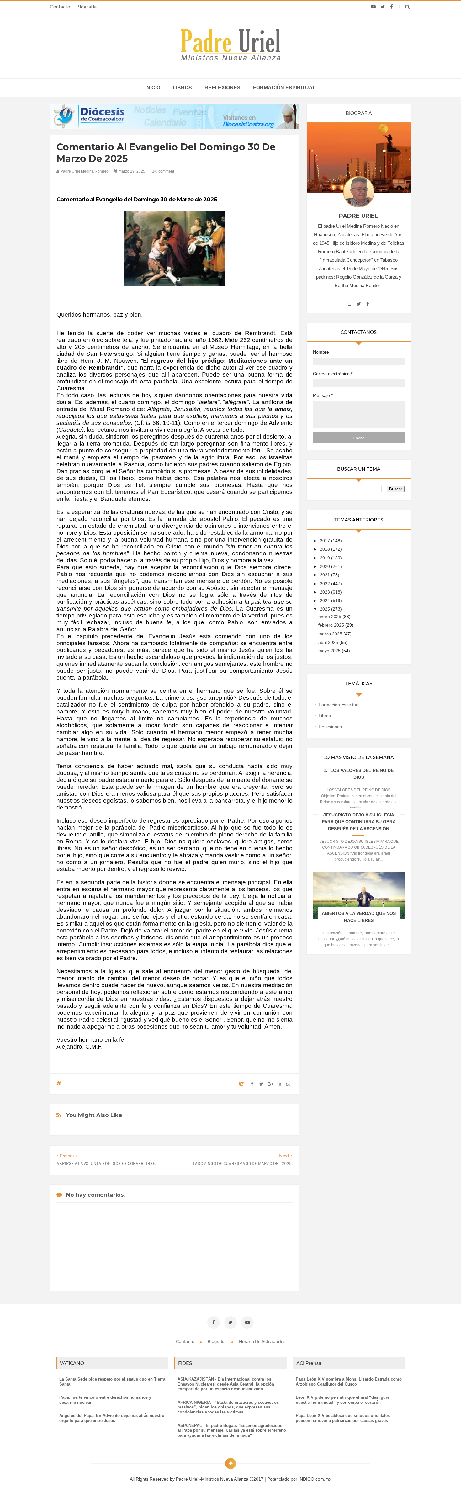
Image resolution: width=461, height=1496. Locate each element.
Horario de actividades (262, 1341)
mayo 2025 (330, 650)
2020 (325, 566)
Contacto (60, 6)
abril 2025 (328, 642)
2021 (325, 574)
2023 (325, 592)
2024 (325, 600)
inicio (152, 87)
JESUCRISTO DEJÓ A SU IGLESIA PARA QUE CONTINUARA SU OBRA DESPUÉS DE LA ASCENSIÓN (359, 821)
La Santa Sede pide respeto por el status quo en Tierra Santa (112, 1381)
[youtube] (373, 7)
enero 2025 (330, 616)
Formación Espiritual (339, 704)
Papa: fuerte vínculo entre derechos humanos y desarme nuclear (105, 1400)
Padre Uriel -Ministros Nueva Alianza (213, 1479)
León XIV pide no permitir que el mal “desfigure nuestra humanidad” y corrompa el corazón (342, 1400)
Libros (182, 87)
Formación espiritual (284, 87)
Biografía (86, 6)
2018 (325, 549)
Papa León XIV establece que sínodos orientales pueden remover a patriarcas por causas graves (343, 1418)
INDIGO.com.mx (315, 1479)
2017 (325, 540)
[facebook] (391, 7)
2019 (325, 557)
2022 (325, 583)
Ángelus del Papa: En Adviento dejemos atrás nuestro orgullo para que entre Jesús (111, 1418)
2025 (325, 609)
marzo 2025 (330, 633)
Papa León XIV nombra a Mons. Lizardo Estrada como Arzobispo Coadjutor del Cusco (349, 1381)
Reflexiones (222, 87)
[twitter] (382, 7)
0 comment (164, 171)
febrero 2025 (331, 625)
